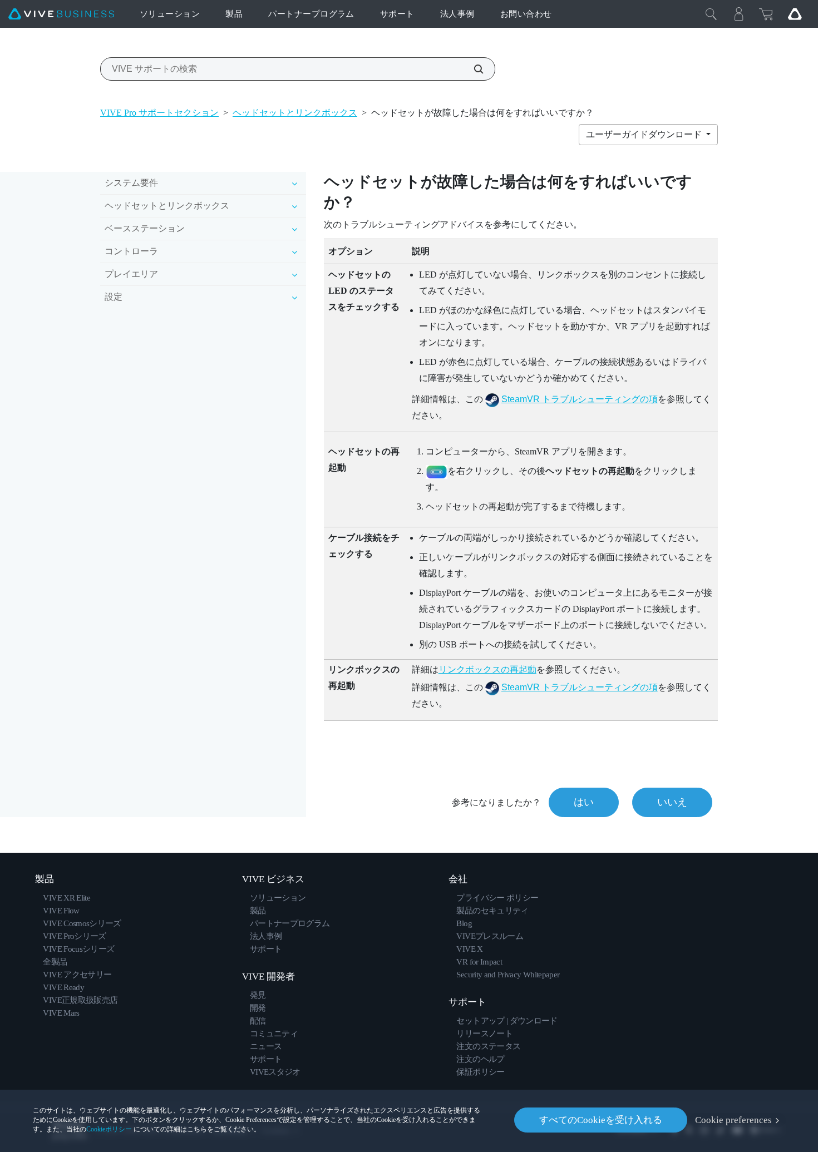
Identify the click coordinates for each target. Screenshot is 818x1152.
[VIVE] (61, 14)
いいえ (672, 802)
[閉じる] (711, 14)
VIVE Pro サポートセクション (159, 112)
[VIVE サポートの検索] (472, 69)
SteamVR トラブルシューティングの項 (579, 399)
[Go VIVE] (795, 14)
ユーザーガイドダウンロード (645, 134)
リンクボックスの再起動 (487, 669)
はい (584, 802)
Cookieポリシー (109, 1129)
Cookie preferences (733, 1120)
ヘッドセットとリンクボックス (295, 112)
